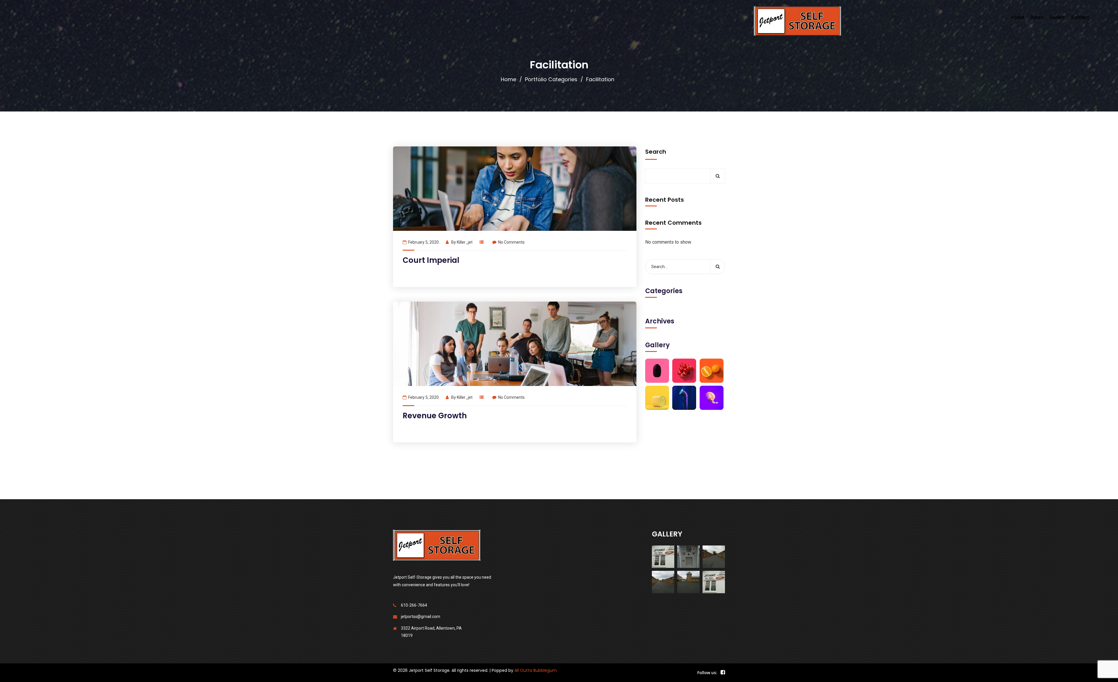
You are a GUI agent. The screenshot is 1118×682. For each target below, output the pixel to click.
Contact (1080, 17)
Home (508, 79)
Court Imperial (431, 260)
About (1017, 17)
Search (655, 152)
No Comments (511, 242)
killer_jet (465, 242)
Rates (1037, 17)
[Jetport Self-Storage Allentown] (797, 21)
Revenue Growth (435, 415)
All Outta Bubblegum (535, 670)
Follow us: (707, 672)
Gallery (1057, 17)
